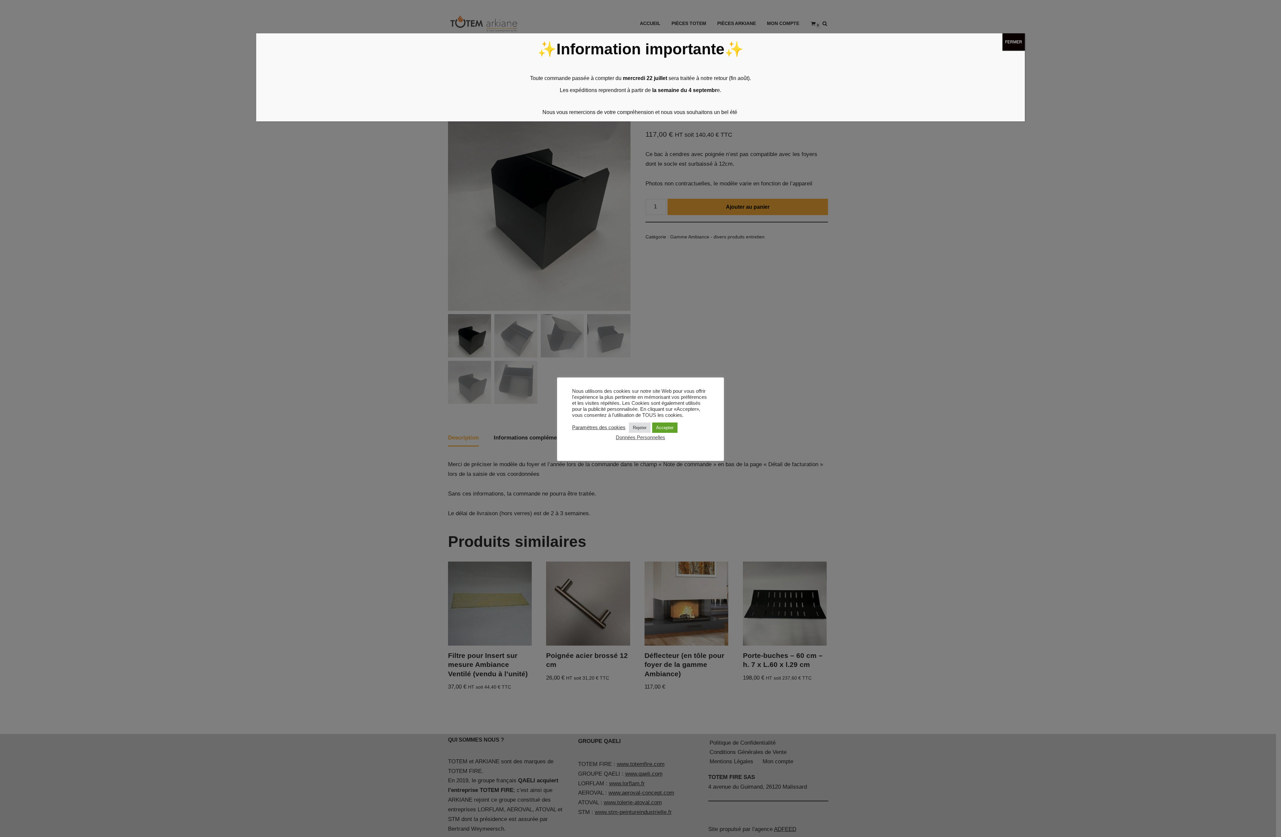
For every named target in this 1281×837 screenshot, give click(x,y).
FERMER (1013, 42)
